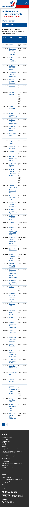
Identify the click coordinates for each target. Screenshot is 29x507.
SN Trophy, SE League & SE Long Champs (12, 204)
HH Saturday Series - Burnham (12, 312)
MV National (12, 86)
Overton (11, 44)
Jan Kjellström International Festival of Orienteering (12, 464)
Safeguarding (5, 461)
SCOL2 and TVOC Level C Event (12, 217)
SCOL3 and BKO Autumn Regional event (13, 211)
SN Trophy (11, 287)
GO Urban (11, 151)
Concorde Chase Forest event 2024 (12, 265)
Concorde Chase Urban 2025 (12, 197)
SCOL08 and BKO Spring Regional (12, 67)
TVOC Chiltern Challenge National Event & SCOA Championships (13, 241)
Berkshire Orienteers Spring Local (12, 81)
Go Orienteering (6, 459)
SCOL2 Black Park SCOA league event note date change (12, 297)
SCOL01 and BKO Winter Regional (12, 128)
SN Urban (11, 222)
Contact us (4, 484)
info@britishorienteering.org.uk (10, 449)
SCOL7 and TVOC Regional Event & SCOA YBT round (13, 231)
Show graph (9, 24)
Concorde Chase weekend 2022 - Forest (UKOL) (13, 389)
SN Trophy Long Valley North (12, 399)
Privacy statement (6, 477)
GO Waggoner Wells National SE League (12, 339)
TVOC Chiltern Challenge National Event (12, 74)
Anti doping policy (6, 482)
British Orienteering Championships (11, 468)
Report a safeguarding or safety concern (12, 479)
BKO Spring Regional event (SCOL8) (13, 158)
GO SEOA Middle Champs (11, 141)
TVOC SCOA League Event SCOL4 (12, 361)
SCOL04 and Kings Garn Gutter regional (13, 115)
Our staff (4, 474)
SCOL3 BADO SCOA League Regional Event (13, 282)
